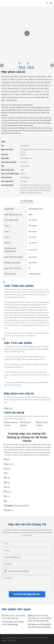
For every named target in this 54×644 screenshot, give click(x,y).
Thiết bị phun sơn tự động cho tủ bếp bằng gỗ (12, 623)
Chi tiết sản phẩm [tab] (27, 201)
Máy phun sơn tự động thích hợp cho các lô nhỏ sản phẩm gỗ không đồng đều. (40, 626)
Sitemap (13, 640)
